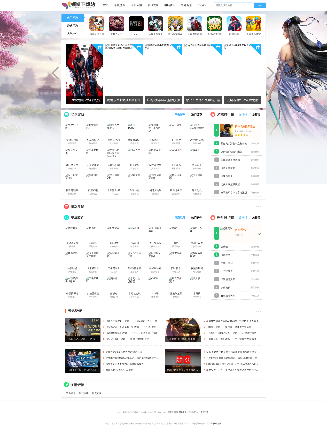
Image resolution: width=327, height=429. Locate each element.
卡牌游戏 (214, 36)
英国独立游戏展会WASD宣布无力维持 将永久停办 (232, 321)
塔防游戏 (155, 36)
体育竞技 (233, 35)
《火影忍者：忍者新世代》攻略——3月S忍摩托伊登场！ (133, 327)
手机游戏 (119, 5)
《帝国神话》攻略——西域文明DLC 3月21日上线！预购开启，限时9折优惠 (83, 339)
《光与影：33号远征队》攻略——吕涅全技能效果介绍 (233, 333)
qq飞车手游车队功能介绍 (82, 369)
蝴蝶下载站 (173, 412)
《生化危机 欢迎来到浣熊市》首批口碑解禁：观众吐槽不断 (233, 357)
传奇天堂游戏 (228, 168)
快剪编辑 (225, 287)
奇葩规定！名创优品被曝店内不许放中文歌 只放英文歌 (184, 369)
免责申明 (204, 412)
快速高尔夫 (227, 176)
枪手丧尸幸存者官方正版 (234, 192)
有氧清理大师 (228, 295)
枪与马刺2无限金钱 (245, 126)
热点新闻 (97, 393)
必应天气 (240, 229)
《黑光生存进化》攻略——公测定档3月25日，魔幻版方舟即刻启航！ (133, 321)
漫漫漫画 (225, 254)
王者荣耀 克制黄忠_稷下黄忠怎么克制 (184, 339)
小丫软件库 (227, 271)
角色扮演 (136, 36)
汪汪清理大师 (228, 279)
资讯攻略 (153, 5)
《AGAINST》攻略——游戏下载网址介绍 (127, 339)
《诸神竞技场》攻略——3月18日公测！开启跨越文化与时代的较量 (133, 333)
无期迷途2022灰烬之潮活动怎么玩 (124, 352)
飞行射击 (115, 35)
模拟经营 (96, 36)
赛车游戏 (194, 36)
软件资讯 (71, 393)
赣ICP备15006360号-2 (188, 412)
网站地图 (217, 423)
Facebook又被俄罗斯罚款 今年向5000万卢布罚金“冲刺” (233, 363)
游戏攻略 (84, 393)
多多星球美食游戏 (230, 159)
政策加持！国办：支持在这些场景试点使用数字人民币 (233, 369)
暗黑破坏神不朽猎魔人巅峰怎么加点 (125, 363)
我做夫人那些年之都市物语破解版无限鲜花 (234, 145)
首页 (105, 5)
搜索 (260, 5)
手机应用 (136, 5)
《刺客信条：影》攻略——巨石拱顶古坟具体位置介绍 (233, 339)
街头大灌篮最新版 (230, 184)
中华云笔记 (227, 263)
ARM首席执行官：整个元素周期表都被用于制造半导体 (233, 352)
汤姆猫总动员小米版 (231, 151)
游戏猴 (224, 246)
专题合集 (186, 5)
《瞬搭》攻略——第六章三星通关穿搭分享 (228, 327)
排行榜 (202, 5)
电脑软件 (169, 5)
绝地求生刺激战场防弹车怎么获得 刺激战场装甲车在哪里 (133, 357)
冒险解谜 (253, 36)
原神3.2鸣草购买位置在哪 (119, 369)
